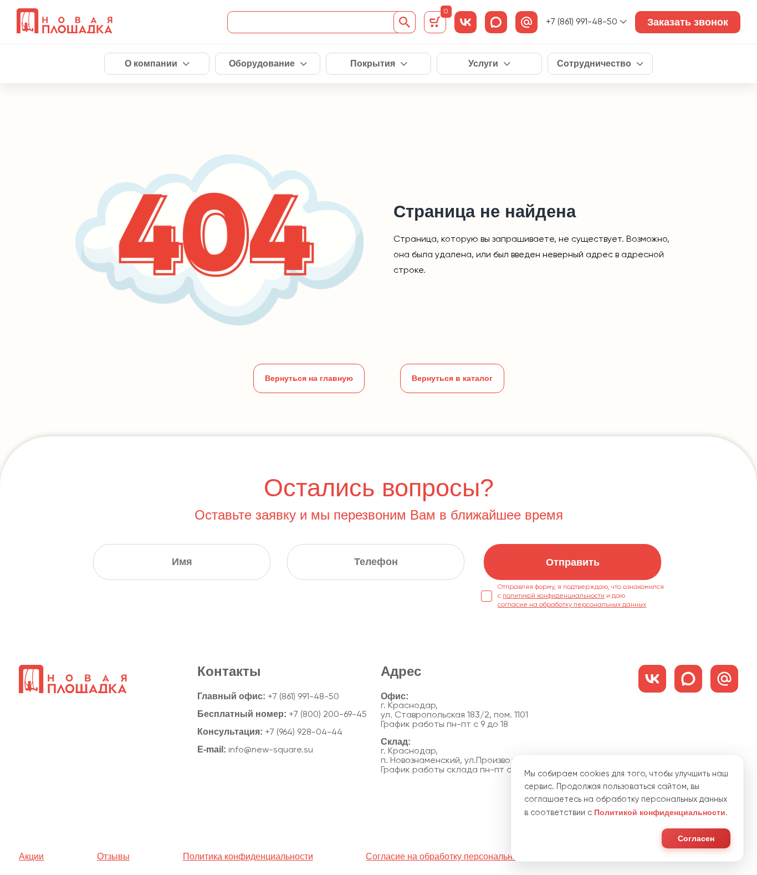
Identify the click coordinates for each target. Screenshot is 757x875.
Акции (31, 856)
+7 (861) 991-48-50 (581, 22)
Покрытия (372, 63)
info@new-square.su (270, 750)
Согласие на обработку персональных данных (461, 856)
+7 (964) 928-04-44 (303, 732)
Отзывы (113, 856)
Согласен (696, 838)
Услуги (483, 63)
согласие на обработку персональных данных (572, 605)
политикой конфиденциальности (554, 596)
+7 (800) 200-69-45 (328, 714)
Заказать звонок (687, 22)
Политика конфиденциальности (248, 856)
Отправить (573, 562)
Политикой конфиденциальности (659, 812)
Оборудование (262, 63)
